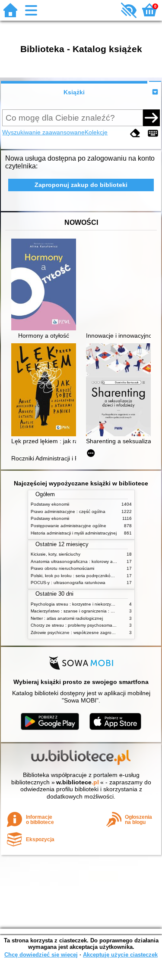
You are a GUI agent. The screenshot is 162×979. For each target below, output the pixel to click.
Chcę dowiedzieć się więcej (41, 954)
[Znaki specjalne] (153, 133)
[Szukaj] (151, 117)
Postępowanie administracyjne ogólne (68, 525)
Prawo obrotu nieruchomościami (62, 568)
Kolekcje (96, 132)
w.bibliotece (77, 782)
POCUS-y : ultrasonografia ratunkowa (68, 582)
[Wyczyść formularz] (135, 133)
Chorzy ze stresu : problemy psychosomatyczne (78, 625)
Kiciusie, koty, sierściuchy (55, 554)
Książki (74, 92)
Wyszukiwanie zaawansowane (43, 132)
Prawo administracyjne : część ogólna (68, 511)
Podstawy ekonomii (50, 504)
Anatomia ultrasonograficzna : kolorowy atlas (75, 561)
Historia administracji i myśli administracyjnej (74, 533)
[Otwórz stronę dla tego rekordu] (45, 285)
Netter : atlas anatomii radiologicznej (67, 618)
